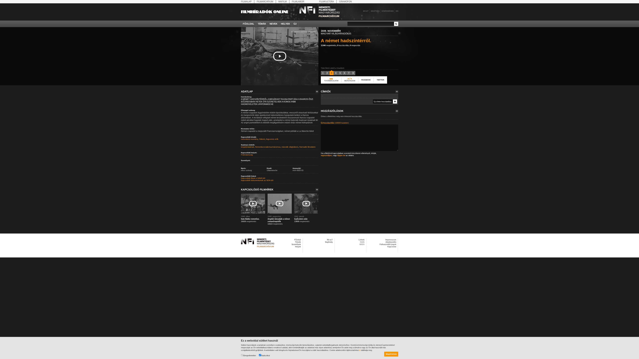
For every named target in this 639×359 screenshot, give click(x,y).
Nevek (273, 23)
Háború (262, 139)
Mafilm (282, 1)
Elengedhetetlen (249, 356)
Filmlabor (298, 1)
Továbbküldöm (331, 81)
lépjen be (341, 155)
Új (295, 23)
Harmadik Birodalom (307, 147)
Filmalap (246, 1)
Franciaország (247, 155)
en (397, 11)
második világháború (290, 147)
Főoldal (248, 23)
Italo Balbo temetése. (250, 219)
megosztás (355, 45)
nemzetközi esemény (249, 139)
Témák (262, 23)
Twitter (380, 80)
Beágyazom (349, 81)
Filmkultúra (326, 1)
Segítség (375, 11)
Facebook (366, 80)
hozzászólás (343, 45)
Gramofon (345, 1)
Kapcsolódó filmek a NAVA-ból (253, 178)
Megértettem (391, 354)
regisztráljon (326, 155)
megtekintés (328, 45)
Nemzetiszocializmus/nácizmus (268, 147)
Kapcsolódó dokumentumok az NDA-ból (257, 180)
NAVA (362, 242)
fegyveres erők (272, 139)
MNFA (361, 244)
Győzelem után (301, 219)
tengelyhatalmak (247, 147)
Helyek (285, 23)
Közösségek (388, 11)
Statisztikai (265, 356)
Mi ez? (366, 11)
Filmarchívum (265, 1)
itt (359, 350)
